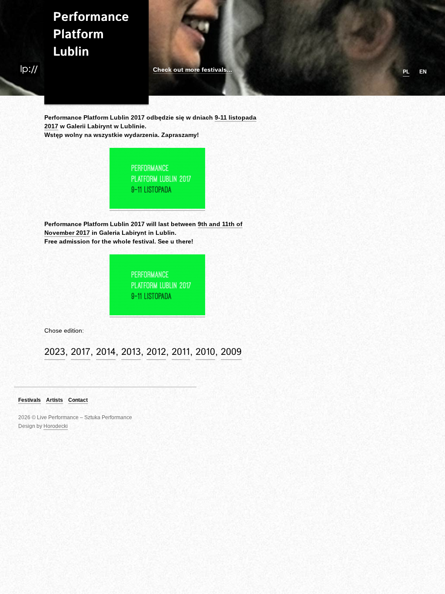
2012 (156, 352)
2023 (54, 352)
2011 (181, 352)
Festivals (29, 400)
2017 (80, 352)
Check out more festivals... (192, 69)
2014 (106, 352)
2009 (231, 352)
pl (406, 72)
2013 (131, 352)
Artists (54, 400)
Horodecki (55, 426)
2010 (205, 352)
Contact (78, 400)
